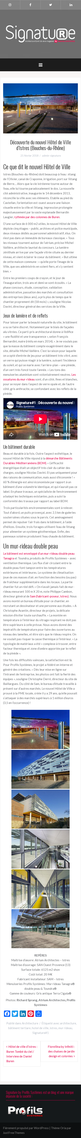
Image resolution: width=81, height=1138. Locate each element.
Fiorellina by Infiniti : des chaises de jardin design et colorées (61, 1051)
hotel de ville (40, 1028)
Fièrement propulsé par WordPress (26, 1128)
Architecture (30, 1023)
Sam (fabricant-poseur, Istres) (49, 596)
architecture (68, 1023)
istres (53, 1028)
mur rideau (65, 1028)
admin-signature (51, 155)
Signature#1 (40, 1032)
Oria (63, 1128)
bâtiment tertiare (19, 1028)
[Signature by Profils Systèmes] (40, 33)
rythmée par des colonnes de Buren (37, 217)
